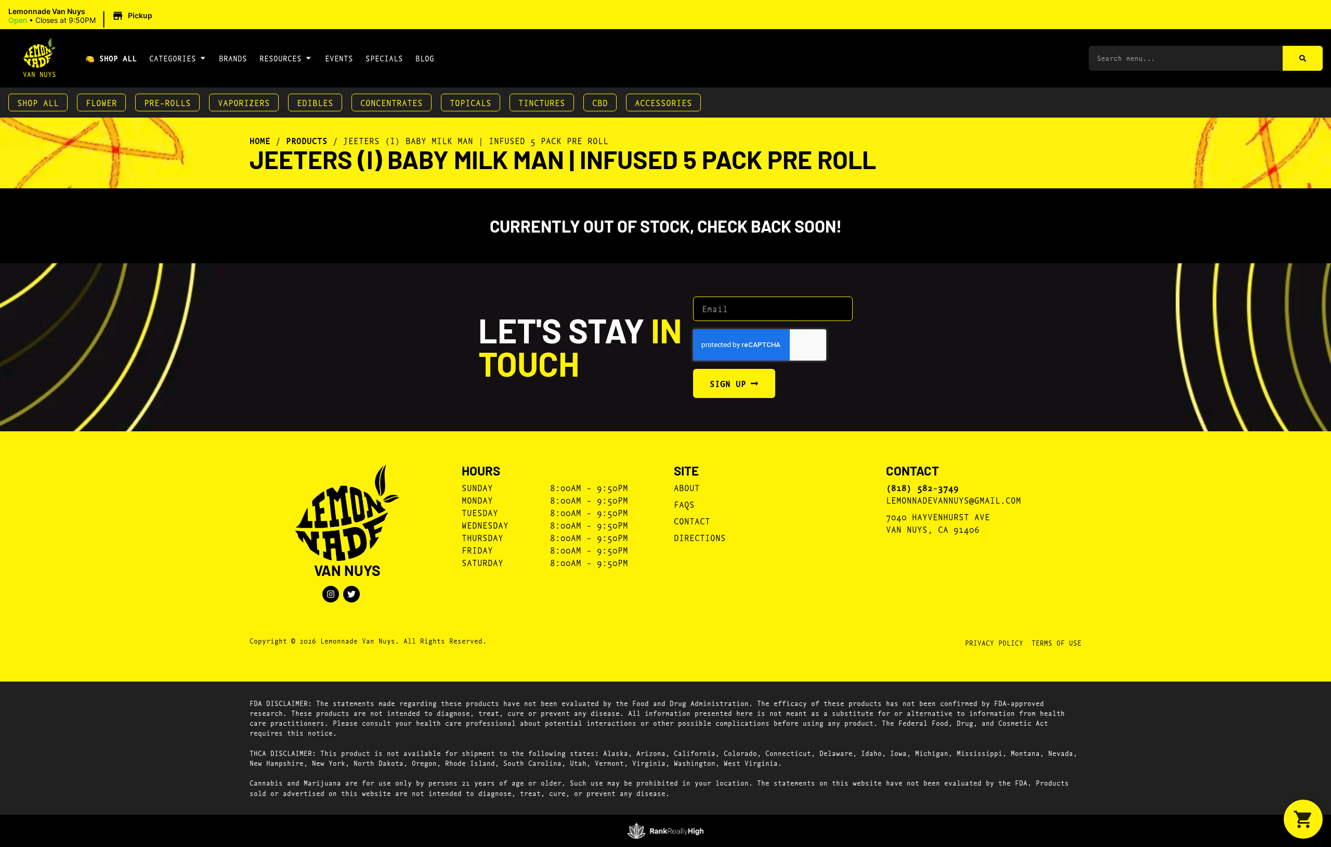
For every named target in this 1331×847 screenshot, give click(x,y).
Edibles (315, 102)
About (687, 487)
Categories (172, 58)
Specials (384, 58)
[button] (81, 16)
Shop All (38, 102)
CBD (600, 102)
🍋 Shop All (111, 58)
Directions (700, 537)
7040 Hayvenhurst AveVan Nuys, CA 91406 (938, 522)
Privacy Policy (994, 642)
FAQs (684, 504)
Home (260, 140)
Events (339, 58)
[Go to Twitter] (351, 594)
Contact (692, 521)
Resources (280, 58)
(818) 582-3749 (922, 487)
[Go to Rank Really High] (666, 831)
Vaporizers (244, 102)
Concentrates (391, 102)
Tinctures (541, 102)
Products (307, 140)
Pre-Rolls (167, 102)
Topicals (470, 102)
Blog (424, 58)
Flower (101, 102)
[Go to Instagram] (330, 594)
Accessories (663, 102)
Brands (233, 58)
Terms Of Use (1056, 642)
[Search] (1303, 58)
